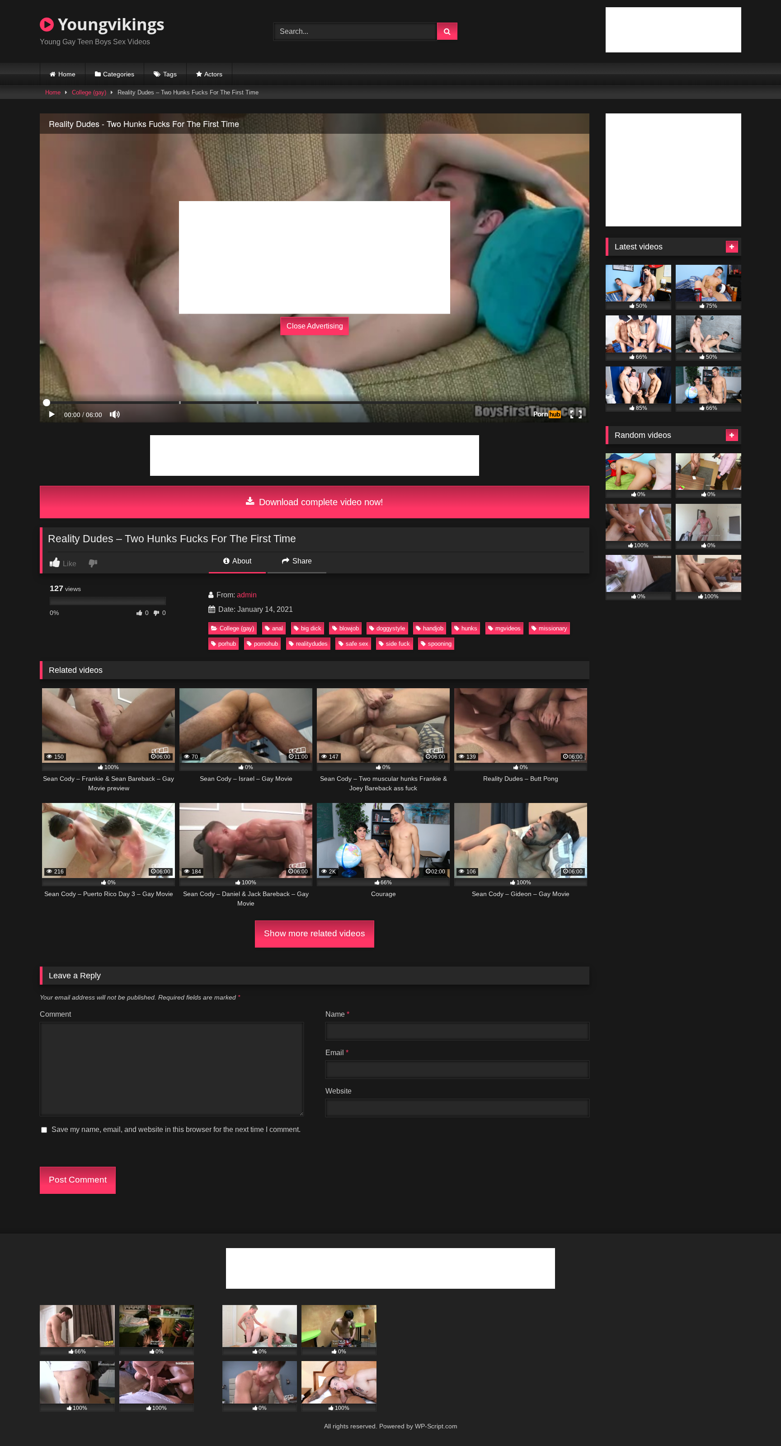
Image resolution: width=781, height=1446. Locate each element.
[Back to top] (753, 1419)
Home (66, 74)
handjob (433, 628)
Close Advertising (315, 326)
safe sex (357, 643)
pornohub (266, 643)
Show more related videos (314, 933)
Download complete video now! (319, 502)
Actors (213, 74)
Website (338, 1091)
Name (337, 1014)
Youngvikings (109, 24)
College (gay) (89, 92)
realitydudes (312, 643)
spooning (440, 643)
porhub (227, 643)
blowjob (349, 628)
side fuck (398, 643)
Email (336, 1052)
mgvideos (508, 628)
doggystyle (390, 628)
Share (301, 561)
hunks (469, 628)
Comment (55, 1014)
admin (247, 595)
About (241, 561)
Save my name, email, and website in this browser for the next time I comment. (176, 1129)
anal (277, 628)
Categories (118, 74)
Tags (170, 74)
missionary (553, 628)
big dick (311, 628)
